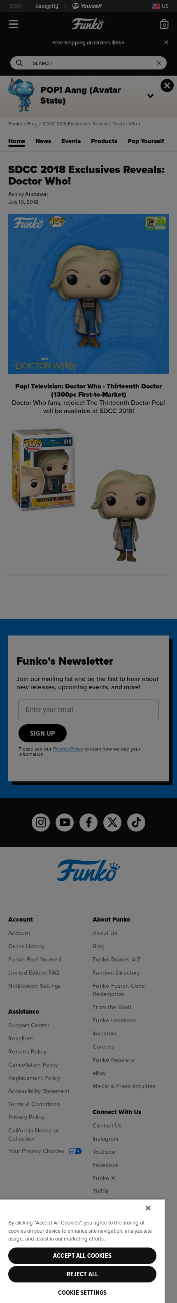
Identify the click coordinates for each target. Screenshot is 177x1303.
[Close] (148, 1208)
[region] (82, 1251)
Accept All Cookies (82, 1256)
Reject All (82, 1274)
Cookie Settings (82, 1293)
